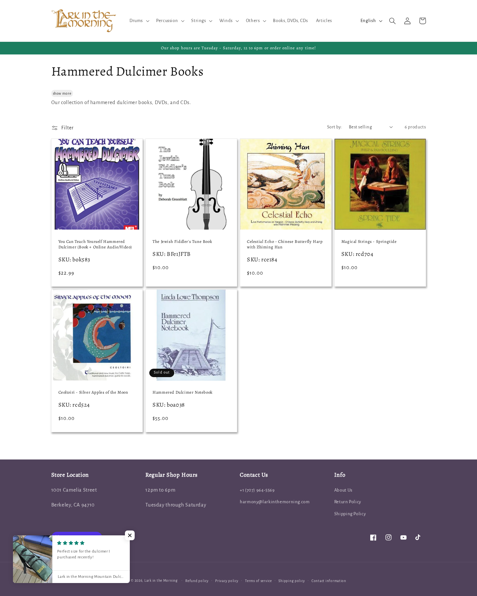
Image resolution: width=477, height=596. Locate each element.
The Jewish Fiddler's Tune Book (182, 241)
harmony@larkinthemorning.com (275, 501)
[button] (138, 21)
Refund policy (197, 581)
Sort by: (334, 127)
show (57, 93)
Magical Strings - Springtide (369, 241)
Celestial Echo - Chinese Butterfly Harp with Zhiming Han (285, 244)
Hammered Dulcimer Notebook (183, 392)
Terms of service (258, 581)
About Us (343, 490)
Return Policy (347, 501)
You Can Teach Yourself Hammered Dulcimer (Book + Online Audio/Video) (95, 244)
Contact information (329, 581)
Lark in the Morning (161, 580)
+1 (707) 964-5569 (257, 490)
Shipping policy (291, 581)
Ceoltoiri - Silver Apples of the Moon (93, 392)
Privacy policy (226, 581)
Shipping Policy (350, 513)
